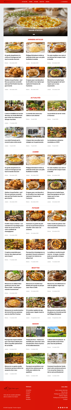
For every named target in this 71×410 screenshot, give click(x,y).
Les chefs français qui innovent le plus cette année (13, 141)
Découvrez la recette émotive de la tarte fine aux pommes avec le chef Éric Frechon (14, 312)
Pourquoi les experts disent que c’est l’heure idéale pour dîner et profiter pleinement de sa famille (13, 342)
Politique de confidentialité (60, 397)
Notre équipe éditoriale (61, 390)
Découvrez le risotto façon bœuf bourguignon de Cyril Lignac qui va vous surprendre (55, 83)
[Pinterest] (64, 407)
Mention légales (63, 395)
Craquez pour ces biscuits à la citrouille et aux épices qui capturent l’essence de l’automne (35, 83)
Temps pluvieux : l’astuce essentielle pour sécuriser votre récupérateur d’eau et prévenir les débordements (35, 342)
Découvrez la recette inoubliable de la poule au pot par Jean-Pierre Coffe (35, 285)
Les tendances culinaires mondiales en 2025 (55, 141)
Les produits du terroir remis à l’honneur (56, 114)
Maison (47, 1)
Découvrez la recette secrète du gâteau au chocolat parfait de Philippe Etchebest (56, 312)
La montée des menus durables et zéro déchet (34, 114)
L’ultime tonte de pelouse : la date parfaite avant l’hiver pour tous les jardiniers (56, 341)
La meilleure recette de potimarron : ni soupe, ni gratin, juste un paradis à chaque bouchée (56, 255)
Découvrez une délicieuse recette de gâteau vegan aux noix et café (56, 285)
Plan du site (64, 392)
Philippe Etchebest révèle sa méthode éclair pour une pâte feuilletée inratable (35, 29)
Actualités (24, 1)
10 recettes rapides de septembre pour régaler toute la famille (35, 312)
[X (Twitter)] (60, 407)
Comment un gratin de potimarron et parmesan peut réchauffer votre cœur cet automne (35, 226)
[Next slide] (60, 22)
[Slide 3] (38, 34)
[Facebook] (58, 407)
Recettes (42, 1)
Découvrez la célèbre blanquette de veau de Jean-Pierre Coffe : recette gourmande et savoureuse (13, 286)
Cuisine (30, 1)
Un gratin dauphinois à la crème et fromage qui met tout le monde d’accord (13, 57)
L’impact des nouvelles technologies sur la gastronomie (35, 141)
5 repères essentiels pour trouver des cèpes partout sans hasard (13, 254)
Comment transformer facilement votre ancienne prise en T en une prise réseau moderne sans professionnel (56, 369)
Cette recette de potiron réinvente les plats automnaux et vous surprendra (56, 225)
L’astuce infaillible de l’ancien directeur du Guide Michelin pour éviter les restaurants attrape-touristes (14, 116)
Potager (36, 1)
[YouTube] (66, 407)
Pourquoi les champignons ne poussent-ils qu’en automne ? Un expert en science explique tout (35, 255)
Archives (28, 392)
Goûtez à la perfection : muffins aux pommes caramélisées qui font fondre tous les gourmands (14, 83)
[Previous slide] (11, 22)
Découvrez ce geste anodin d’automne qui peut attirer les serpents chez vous (14, 368)
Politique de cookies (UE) (60, 394)
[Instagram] (62, 407)
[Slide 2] (35, 34)
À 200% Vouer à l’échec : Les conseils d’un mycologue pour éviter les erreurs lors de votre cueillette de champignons (14, 227)
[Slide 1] (33, 34)
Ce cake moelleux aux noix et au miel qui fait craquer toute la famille (56, 57)
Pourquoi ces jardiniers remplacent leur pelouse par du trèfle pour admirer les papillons (35, 369)
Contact (65, 399)
